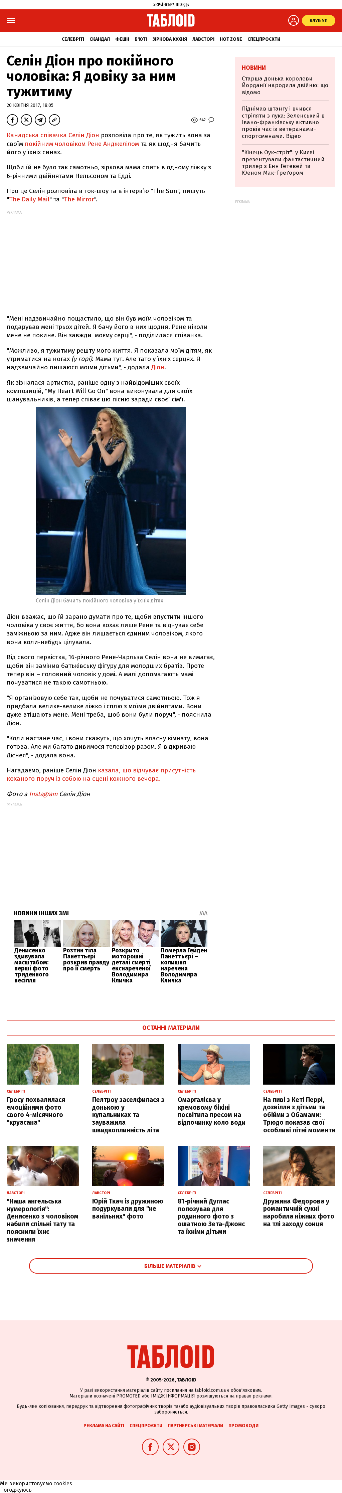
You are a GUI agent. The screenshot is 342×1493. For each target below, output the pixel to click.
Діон (157, 367)
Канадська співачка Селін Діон (53, 135)
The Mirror (79, 199)
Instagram (43, 794)
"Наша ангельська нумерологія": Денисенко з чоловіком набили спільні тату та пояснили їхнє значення (42, 1220)
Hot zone (231, 39)
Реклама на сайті (103, 1426)
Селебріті (73, 39)
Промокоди (243, 1426)
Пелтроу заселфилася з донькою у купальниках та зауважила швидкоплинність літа (128, 1115)
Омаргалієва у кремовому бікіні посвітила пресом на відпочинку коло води (211, 1111)
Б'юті (141, 39)
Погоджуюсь (16, 1490)
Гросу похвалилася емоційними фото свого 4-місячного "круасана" (36, 1111)
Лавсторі (203, 39)
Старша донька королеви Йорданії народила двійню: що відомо (285, 85)
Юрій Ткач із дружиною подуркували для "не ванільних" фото (127, 1209)
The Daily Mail (29, 199)
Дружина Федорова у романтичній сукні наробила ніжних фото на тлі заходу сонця (298, 1212)
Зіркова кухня (169, 39)
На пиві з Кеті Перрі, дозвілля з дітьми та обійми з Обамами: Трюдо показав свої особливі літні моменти (299, 1115)
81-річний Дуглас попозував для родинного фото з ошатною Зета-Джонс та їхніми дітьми (211, 1216)
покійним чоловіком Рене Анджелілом (82, 144)
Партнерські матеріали (195, 1426)
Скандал (100, 39)
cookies (62, 1483)
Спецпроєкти (263, 39)
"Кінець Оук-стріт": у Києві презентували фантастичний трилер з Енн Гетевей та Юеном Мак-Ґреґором (283, 162)
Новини (254, 67)
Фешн (122, 39)
